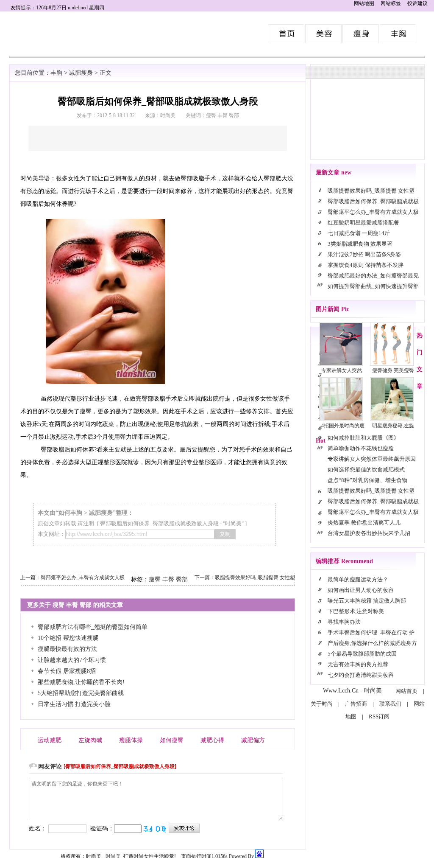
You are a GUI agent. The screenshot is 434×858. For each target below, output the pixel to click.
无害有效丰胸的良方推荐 (358, 664)
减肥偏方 (253, 740)
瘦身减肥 (361, 33)
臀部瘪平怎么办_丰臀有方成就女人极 (83, 577)
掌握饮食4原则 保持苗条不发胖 (365, 265)
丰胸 (56, 73)
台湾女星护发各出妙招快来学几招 (369, 533)
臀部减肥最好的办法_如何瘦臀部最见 (373, 275)
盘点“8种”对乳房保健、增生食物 (367, 480)
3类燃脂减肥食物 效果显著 (360, 244)
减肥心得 (212, 740)
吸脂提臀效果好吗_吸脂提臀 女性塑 (255, 577)
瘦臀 (155, 579)
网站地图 (364, 3)
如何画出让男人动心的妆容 (361, 590)
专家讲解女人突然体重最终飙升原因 (372, 459)
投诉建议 (417, 3)
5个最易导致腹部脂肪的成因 (362, 654)
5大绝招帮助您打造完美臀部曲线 (81, 693)
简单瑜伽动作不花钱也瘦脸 (361, 448)
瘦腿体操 (131, 740)
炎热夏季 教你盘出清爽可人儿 (364, 522)
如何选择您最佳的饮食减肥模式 (366, 469)
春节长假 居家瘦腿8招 (67, 671)
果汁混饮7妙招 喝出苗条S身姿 (364, 254)
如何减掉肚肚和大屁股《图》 (363, 438)
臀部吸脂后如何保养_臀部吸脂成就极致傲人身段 (159, 523)
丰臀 (168, 579)
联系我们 (390, 704)
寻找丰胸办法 (344, 622)
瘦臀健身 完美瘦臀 (393, 370)
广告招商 (356, 704)
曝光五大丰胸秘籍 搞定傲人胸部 (367, 600)
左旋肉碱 (90, 740)
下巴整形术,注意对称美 (356, 611)
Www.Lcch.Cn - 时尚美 (352, 690)
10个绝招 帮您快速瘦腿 (68, 638)
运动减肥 (49, 740)
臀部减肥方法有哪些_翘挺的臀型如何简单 (92, 627)
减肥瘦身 (81, 73)
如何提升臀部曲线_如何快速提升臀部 (373, 286)
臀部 (182, 579)
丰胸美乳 (398, 33)
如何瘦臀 (172, 740)
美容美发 (323, 33)
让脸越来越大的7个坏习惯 (72, 660)
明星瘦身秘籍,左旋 (393, 426)
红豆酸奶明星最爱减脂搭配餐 (363, 222)
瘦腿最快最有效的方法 (67, 649)
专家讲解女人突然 (341, 370)
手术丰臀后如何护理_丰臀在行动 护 (371, 632)
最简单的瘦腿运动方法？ (358, 579)
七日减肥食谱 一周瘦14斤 (359, 233)
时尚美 (286, 33)
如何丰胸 (70, 513)
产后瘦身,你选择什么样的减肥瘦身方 (372, 643)
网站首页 (406, 691)
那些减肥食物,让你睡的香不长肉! (81, 682)
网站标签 (391, 3)
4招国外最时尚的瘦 (342, 426)
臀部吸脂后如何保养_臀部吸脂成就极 (373, 201)
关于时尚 (322, 704)
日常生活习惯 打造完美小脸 (74, 704)
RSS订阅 (379, 716)
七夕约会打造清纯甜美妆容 (361, 675)
